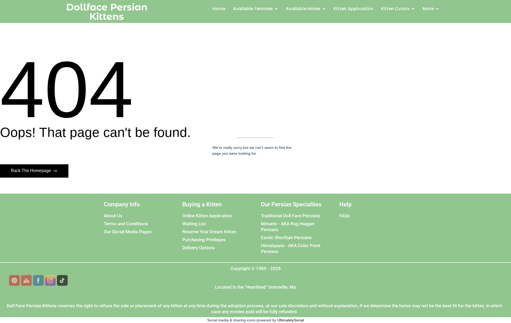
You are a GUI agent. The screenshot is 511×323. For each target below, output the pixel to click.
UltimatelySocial (290, 320)
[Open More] (437, 9)
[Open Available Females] (276, 9)
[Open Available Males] (324, 9)
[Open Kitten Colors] (413, 9)
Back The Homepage (31, 170)
